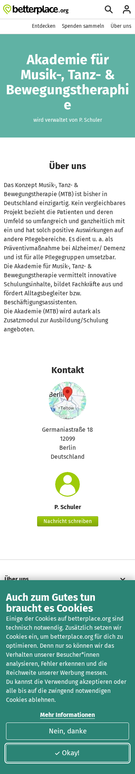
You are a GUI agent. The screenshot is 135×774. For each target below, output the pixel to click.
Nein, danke (68, 731)
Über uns (121, 26)
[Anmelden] (126, 9)
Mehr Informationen (67, 714)
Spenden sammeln (83, 26)
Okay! (71, 752)
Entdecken (44, 26)
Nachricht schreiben (68, 521)
